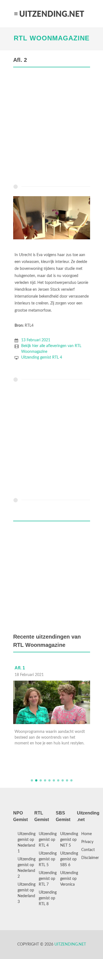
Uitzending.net (70, 944)
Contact (88, 850)
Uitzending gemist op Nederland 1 (26, 842)
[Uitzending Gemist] (51, 13)
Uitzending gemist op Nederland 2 (26, 867)
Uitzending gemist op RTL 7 (48, 878)
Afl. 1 (20, 668)
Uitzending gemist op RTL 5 (48, 859)
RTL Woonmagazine (52, 38)
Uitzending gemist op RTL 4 (48, 839)
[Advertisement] (51, 127)
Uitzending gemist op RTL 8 (48, 898)
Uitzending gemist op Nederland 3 (26, 893)
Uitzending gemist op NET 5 (69, 839)
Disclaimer (90, 858)
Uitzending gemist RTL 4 (41, 357)
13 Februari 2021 (35, 340)
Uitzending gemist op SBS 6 (69, 859)
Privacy (87, 842)
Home (86, 834)
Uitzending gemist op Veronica (69, 878)
